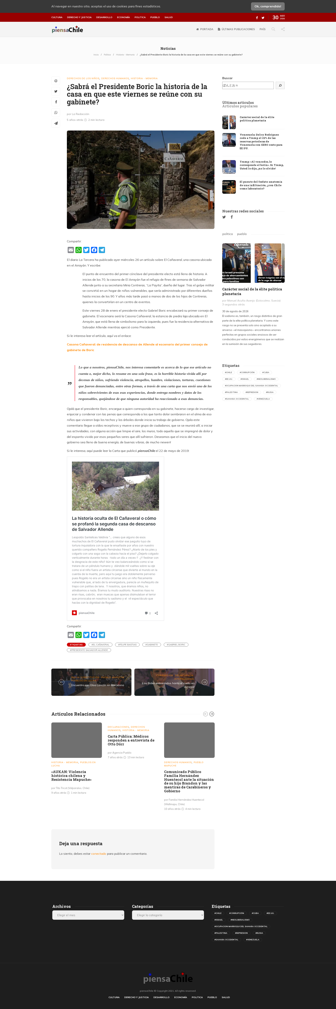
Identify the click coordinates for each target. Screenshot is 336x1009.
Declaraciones (118, 727)
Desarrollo (104, 17)
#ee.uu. (229, 379)
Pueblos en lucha (83, 680)
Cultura (56, 17)
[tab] (238, 103)
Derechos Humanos (115, 78)
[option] (76, 759)
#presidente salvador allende (89, 650)
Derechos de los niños (83, 78)
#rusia (270, 392)
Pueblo (155, 17)
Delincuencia (184, 675)
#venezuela (263, 399)
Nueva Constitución (85, 677)
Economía (123, 17)
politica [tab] (227, 234)
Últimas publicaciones (238, 29)
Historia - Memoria (125, 54)
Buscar (227, 78)
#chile (228, 372)
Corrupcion (164, 675)
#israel (245, 379)
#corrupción (247, 372)
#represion (252, 392)
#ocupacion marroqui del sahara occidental (251, 385)
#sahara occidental (237, 399)
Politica (140, 17)
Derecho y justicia (79, 17)
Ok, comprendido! (268, 6)
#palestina (231, 392)
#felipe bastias (127, 644)
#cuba (265, 372)
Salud (168, 17)
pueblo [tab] (242, 234)
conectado (98, 854)
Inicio (96, 54)
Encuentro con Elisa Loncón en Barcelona (97, 685)
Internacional (184, 679)
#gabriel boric (176, 644)
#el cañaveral (100, 644)
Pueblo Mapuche (112, 677)
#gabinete (151, 644)
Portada (206, 29)
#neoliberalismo (266, 379)
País (263, 29)
